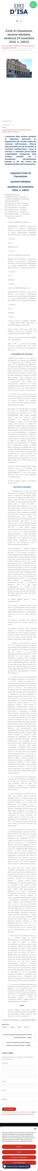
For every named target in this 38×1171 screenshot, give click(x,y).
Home (4, 46)
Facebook (4, 1027)
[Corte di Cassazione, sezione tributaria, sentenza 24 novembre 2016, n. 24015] (19, 68)
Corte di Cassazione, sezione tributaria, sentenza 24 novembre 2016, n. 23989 (18, 1044)
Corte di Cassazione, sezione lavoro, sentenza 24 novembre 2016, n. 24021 (17, 1036)
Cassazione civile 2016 (9, 48)
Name (4, 1081)
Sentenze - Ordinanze (13, 46)
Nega (19, 1152)
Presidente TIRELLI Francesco (11, 1020)
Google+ (12, 1027)
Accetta (19, 1146)
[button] (35, 1129)
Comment (5, 1063)
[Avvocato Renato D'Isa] (19, 9)
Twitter (19, 1027)
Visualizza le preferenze (19, 1157)
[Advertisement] (19, 99)
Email (3, 1090)
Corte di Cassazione (28, 46)
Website (4, 1099)
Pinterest (26, 1027)
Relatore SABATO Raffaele (29, 1020)
